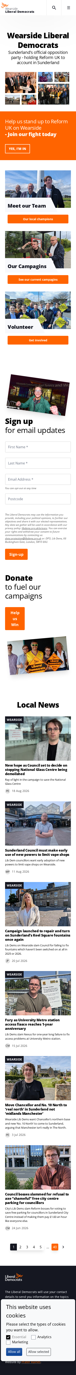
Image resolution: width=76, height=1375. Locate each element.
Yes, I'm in (17, 149)
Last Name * (12, 457)
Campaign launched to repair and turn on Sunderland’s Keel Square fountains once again (37, 935)
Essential (19, 1337)
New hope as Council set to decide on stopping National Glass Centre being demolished (36, 769)
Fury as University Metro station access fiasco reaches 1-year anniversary (32, 1024)
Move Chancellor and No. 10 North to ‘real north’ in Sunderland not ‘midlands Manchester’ (36, 1109)
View (38, 198)
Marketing (20, 1342)
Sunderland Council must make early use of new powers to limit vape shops (37, 852)
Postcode (10, 493)
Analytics (44, 1337)
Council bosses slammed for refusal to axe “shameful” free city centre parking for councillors (37, 1198)
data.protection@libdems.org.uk (23, 538)
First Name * (13, 441)
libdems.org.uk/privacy (34, 528)
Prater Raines (31, 1362)
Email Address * (15, 474)
